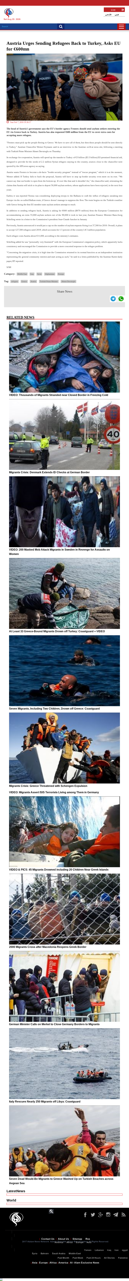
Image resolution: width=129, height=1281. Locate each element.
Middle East (22, 274)
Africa (70, 1242)
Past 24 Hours (94, 1258)
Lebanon (99, 1250)
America (59, 1242)
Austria (33, 281)
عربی (117, 14)
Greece (24, 281)
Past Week (78, 1258)
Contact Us (47, 1239)
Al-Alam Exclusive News (84, 1263)
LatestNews (16, 1191)
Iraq (32, 274)
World (11, 1200)
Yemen (87, 1250)
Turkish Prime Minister (49, 281)
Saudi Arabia (58, 1253)
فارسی (108, 14)
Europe (61, 274)
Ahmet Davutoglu (68, 281)
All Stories (109, 1258)
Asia (89, 1242)
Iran (117, 1250)
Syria (39, 274)
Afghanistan (49, 274)
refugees (14, 281)
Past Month (63, 1258)
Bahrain (45, 1253)
